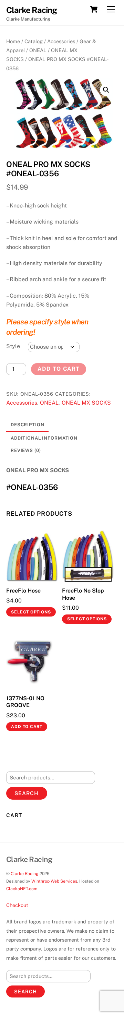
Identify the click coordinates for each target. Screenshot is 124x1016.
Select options (31, 612)
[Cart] (94, 9)
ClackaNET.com (22, 888)
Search (26, 793)
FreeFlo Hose (23, 590)
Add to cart (58, 369)
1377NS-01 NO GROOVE (25, 702)
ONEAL (37, 50)
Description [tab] (27, 424)
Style (13, 346)
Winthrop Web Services (54, 881)
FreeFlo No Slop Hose (83, 594)
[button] (106, 90)
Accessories (61, 41)
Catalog (33, 41)
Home (13, 41)
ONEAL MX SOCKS (86, 402)
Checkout (17, 905)
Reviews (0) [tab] (26, 450)
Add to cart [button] (26, 726)
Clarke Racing (25, 873)
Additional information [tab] (44, 438)
